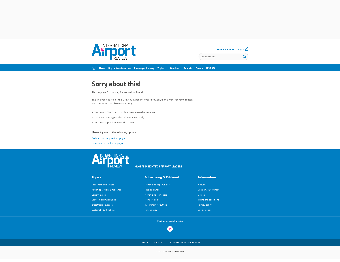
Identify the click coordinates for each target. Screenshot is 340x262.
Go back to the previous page (108, 138)
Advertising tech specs (156, 194)
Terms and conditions (208, 199)
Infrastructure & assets (102, 204)
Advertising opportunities (157, 184)
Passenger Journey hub (103, 184)
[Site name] (114, 59)
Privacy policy (205, 204)
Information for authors (156, 204)
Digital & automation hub (104, 199)
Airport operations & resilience (106, 189)
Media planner (152, 189)
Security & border (100, 194)
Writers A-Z (159, 242)
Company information (208, 189)
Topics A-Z (145, 242)
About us (202, 184)
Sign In (241, 49)
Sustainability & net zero (104, 209)
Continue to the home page (107, 143)
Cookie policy (204, 209)
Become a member (225, 49)
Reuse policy (151, 209)
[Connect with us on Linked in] (170, 229)
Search (244, 56)
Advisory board (152, 199)
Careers (201, 194)
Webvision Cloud (177, 251)
